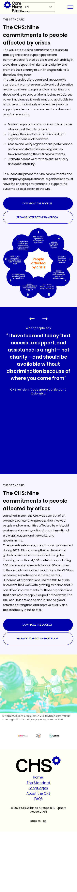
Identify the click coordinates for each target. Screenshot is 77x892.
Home (38, 777)
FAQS (38, 798)
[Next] (45, 319)
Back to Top (38, 821)
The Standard (38, 782)
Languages (38, 788)
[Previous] (32, 319)
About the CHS (38, 793)
